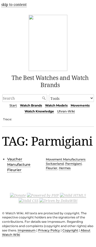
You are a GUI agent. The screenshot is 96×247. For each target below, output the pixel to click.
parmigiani (73, 164)
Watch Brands (31, 105)
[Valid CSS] (28, 200)
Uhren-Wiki (66, 111)
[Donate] (18, 195)
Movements (80, 105)
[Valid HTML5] (73, 195)
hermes (65, 168)
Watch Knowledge (39, 111)
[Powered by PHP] (43, 195)
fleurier (51, 168)
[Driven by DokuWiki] (58, 200)
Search (44, 98)
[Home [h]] (48, 42)
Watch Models (56, 105)
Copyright (70, 230)
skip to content (14, 4)
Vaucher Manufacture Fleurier (18, 164)
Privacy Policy (49, 230)
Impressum (27, 230)
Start (13, 105)
